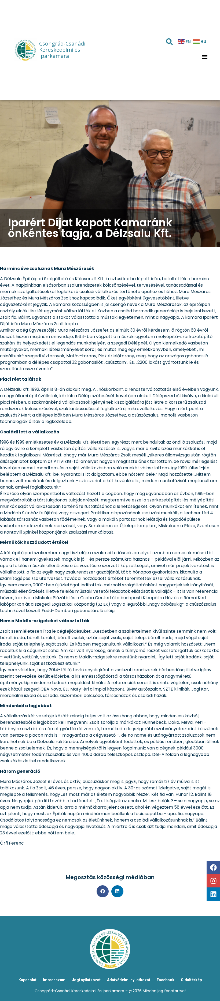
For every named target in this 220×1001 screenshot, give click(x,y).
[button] (204, 56)
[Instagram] (213, 880)
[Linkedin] (213, 894)
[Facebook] (213, 867)
